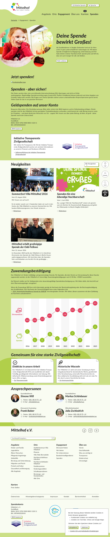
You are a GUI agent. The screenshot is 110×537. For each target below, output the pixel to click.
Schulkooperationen (40, 471)
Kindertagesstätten (40, 469)
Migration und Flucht (18, 463)
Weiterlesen (28, 211)
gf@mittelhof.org (34, 402)
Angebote (46, 14)
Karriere (85, 13)
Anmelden (95, 496)
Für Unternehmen (62, 453)
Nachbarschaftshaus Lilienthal (41, 458)
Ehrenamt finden (62, 448)
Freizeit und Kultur (17, 466)
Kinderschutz (83, 458)
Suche (105, 185)
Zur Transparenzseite (21, 380)
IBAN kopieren (16, 129)
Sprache (93, 5)
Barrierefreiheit (80, 496)
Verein (81, 448)
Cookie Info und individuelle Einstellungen (84, 531)
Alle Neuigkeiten (90, 164)
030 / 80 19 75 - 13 (79, 414)
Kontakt (105, 175)
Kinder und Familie (17, 448)
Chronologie (83, 461)
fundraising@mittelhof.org (37, 416)
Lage (105, 166)
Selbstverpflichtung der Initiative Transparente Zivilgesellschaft (30, 153)
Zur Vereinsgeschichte (66, 380)
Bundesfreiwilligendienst (64, 455)
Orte (54, 14)
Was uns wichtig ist (85, 453)
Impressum (54, 496)
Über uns (75, 14)
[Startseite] (20, 6)
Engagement (64, 14)
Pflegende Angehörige (18, 455)
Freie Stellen (15, 487)
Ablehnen (85, 527)
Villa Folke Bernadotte (41, 455)
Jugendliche (15, 450)
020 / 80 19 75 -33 (35, 414)
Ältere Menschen (17, 453)
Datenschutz (15, 496)
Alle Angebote (16, 471)
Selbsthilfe (14, 458)
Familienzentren (39, 466)
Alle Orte (37, 478)
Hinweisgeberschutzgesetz (35, 496)
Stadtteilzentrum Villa (41, 449)
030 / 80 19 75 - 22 (35, 400)
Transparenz (83, 455)
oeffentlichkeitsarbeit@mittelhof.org (85, 416)
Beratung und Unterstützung (20, 461)
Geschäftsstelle (84, 450)
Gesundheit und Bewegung (20, 468)
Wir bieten (60, 450)
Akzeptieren (73, 527)
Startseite (14, 20)
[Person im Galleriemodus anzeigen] (15, 398)
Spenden (94, 14)
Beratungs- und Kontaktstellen (39, 475)
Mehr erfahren (62, 61)
